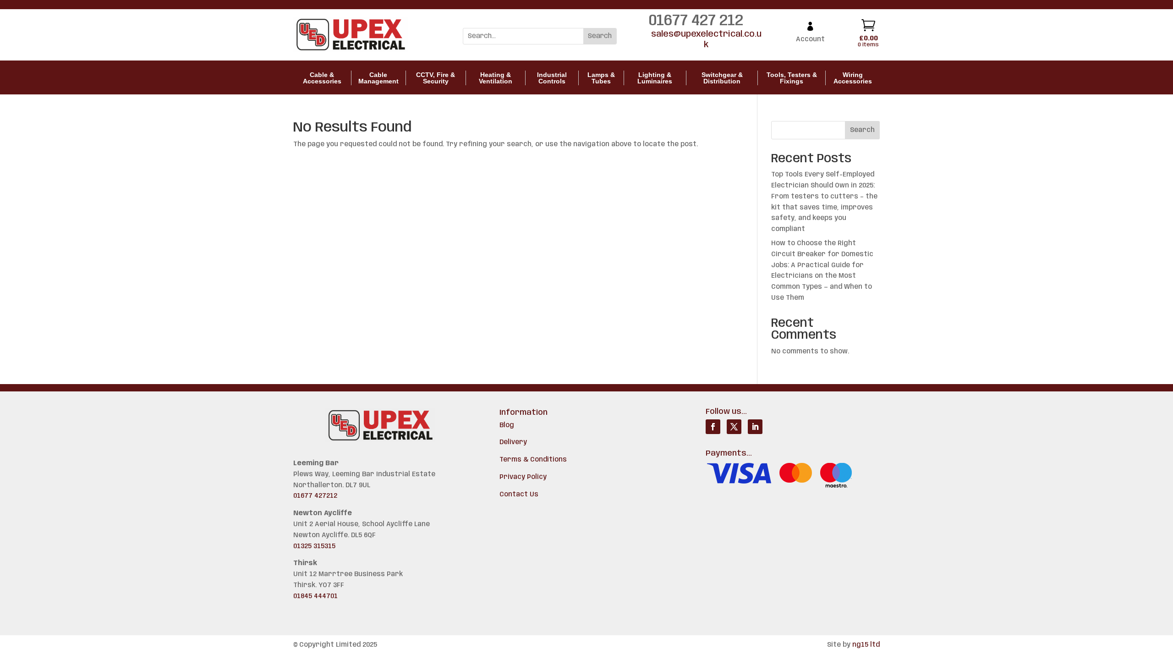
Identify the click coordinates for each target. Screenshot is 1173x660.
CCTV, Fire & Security (435, 78)
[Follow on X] (734, 426)
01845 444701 (315, 596)
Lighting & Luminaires (654, 78)
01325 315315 (314, 546)
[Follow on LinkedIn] (755, 426)
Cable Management (378, 78)
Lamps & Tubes (601, 78)
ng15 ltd (866, 645)
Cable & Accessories (322, 78)
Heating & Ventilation (495, 78)
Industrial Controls (552, 78)
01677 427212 (315, 496)
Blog (506, 425)
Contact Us (518, 494)
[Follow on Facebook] (713, 426)
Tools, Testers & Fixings (792, 78)
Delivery (513, 442)
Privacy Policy (523, 477)
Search (862, 130)
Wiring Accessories (852, 78)
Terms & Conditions (533, 459)
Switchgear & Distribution (722, 78)
